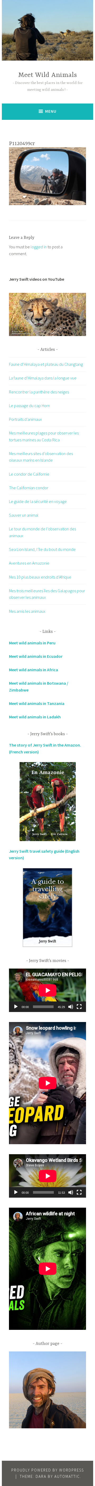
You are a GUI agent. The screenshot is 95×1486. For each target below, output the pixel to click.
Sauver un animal (24, 515)
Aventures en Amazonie (29, 563)
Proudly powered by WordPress (47, 1470)
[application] (47, 990)
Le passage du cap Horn (29, 405)
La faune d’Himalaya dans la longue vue (43, 378)
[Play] (15, 1006)
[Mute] (70, 1006)
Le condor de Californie (29, 474)
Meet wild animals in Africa (33, 669)
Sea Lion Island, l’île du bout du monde (42, 549)
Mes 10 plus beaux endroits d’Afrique (40, 577)
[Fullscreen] (79, 1006)
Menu (50, 111)
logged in (39, 246)
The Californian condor (28, 487)
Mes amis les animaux (27, 611)
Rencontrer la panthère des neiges (39, 391)
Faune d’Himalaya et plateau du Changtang (46, 364)
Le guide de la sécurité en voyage (38, 501)
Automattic (67, 1476)
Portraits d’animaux (25, 419)
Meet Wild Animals (47, 75)
